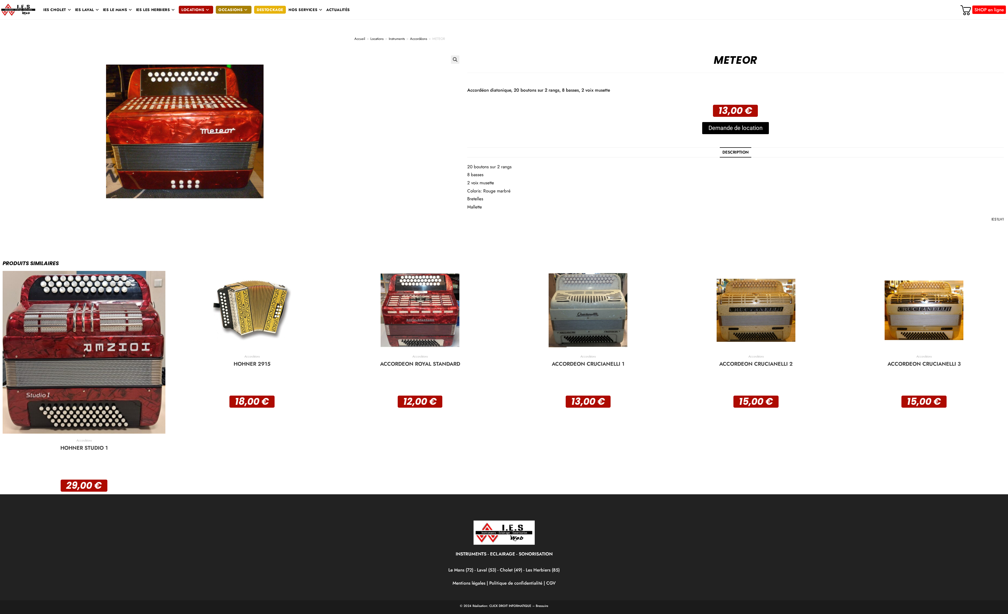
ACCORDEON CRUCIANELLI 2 (756, 364)
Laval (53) (486, 570)
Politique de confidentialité (515, 583)
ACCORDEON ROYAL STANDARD (420, 364)
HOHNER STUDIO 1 (84, 448)
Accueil (359, 38)
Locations (377, 38)
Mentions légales (469, 583)
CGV (551, 583)
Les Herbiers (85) (543, 570)
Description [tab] (735, 152)
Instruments (397, 38)
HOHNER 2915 (252, 364)
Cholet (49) (511, 570)
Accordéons (418, 38)
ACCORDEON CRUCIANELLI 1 (588, 364)
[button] (455, 59)
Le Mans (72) (460, 570)
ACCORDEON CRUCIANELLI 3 (924, 364)
